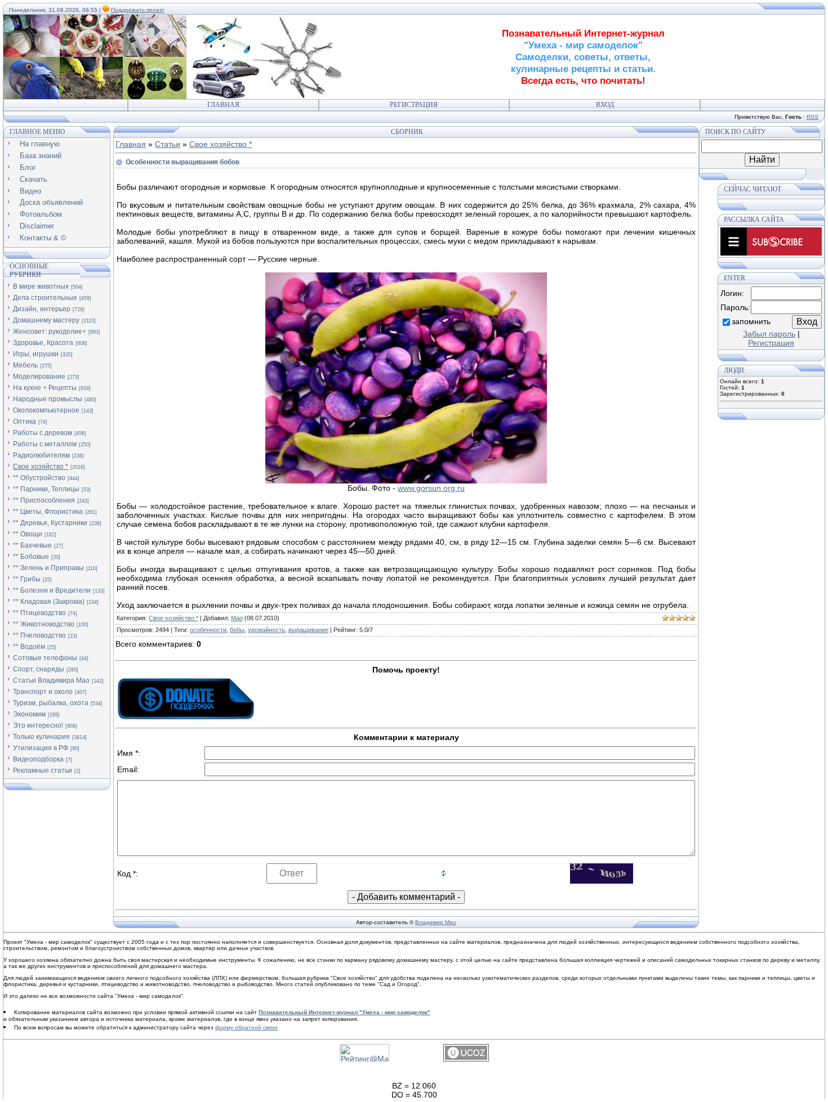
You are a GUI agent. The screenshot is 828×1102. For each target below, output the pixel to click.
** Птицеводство (39, 613)
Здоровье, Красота (43, 343)
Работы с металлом (45, 444)
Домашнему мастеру (46, 320)
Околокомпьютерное (46, 410)
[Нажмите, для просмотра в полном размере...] (406, 480)
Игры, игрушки (36, 354)
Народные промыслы (47, 399)
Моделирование (39, 376)
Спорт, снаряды (38, 669)
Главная (223, 105)
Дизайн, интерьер (41, 309)
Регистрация (414, 105)
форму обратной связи (246, 1027)
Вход (605, 105)
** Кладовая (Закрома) (48, 602)
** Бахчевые (32, 545)
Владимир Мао (435, 922)
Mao (237, 618)
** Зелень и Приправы (48, 568)
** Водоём (29, 647)
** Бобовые (31, 557)
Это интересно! (38, 725)
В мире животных (41, 286)
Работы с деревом (42, 433)
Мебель (25, 365)
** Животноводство (43, 624)
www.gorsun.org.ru (431, 487)
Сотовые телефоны (45, 658)
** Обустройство (39, 478)
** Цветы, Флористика (48, 512)
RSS (812, 117)
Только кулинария (41, 737)
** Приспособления (44, 500)
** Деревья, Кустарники (50, 523)
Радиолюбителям (41, 455)
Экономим (29, 714)
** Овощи (27, 534)
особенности (208, 629)
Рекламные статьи (42, 770)
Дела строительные (45, 298)
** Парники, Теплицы (46, 489)
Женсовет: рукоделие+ (49, 331)
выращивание (308, 629)
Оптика (24, 421)
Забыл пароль (769, 333)
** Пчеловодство (39, 635)
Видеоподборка (38, 759)
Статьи (167, 144)
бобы (237, 629)
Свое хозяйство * (40, 467)
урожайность (266, 629)
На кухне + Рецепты (45, 388)
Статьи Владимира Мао (51, 680)
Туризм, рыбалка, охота (50, 703)
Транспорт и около (43, 692)
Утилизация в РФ (40, 748)
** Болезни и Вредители (52, 590)
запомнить (751, 321)
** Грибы (27, 579)
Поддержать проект (137, 10)
